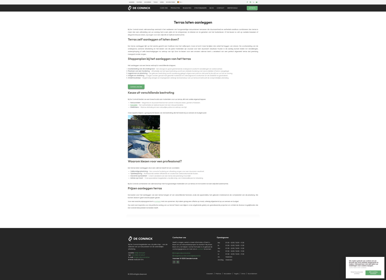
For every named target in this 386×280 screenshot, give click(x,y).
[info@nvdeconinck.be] (256, 2)
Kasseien (131, 2)
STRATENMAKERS (200, 8)
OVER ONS (164, 8)
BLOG (212, 8)
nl (180, 2)
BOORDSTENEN (170, 2)
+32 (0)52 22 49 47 (138, 255)
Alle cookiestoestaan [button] (373, 272)
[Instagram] (250, 2)
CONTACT (220, 8)
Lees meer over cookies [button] (357, 267)
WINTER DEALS (232, 8)
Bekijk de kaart (139, 253)
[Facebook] (247, 2)
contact (158, 201)
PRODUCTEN (175, 8)
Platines (139, 2)
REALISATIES (187, 8)
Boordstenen (252, 274)
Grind (243, 274)
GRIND (162, 2)
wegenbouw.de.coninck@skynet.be (187, 256)
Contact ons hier (136, 87)
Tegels (155, 2)
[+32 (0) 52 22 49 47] (253, 2)
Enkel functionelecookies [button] (357, 272)
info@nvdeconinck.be (141, 257)
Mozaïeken (147, 2)
